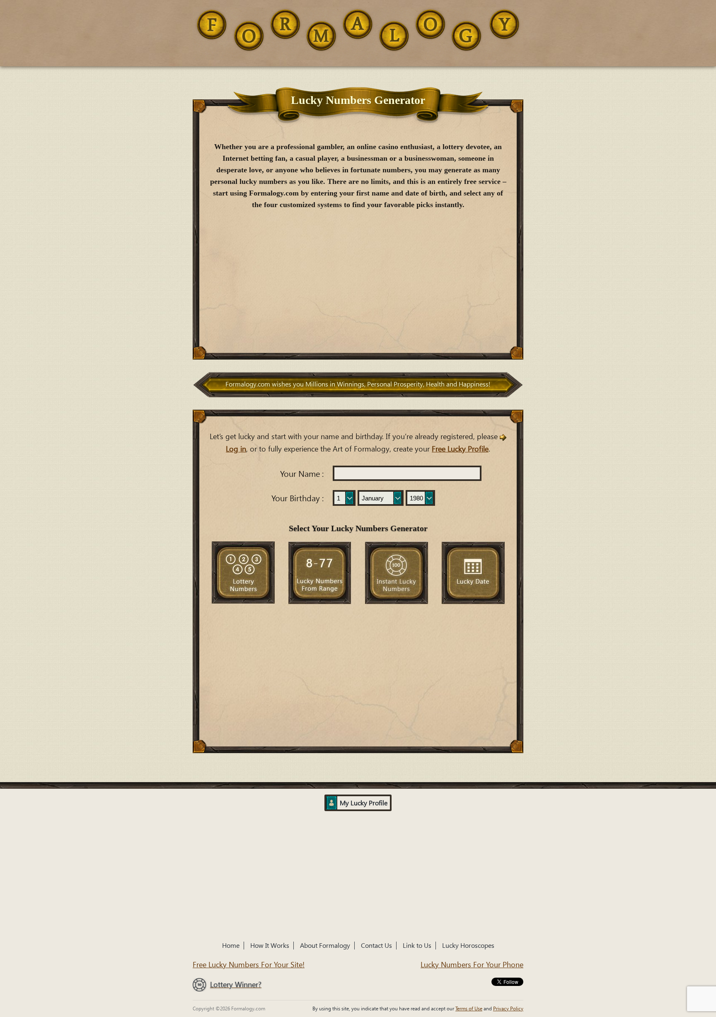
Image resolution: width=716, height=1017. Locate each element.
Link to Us (417, 945)
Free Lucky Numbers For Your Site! (249, 964)
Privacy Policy (508, 1008)
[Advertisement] (358, 279)
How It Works (269, 945)
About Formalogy (325, 945)
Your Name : (302, 474)
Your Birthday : (297, 498)
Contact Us (376, 945)
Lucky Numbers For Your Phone (472, 964)
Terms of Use (468, 1008)
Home (230, 945)
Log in (236, 448)
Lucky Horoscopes (468, 945)
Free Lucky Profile (460, 448)
